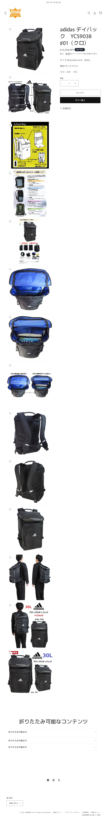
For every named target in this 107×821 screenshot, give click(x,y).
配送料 (68, 53)
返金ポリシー (57, 812)
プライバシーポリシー (72, 812)
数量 (62, 78)
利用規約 (86, 812)
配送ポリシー (95, 812)
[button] (5, 13)
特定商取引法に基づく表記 (91, 815)
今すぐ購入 (80, 100)
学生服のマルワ (30, 812)
